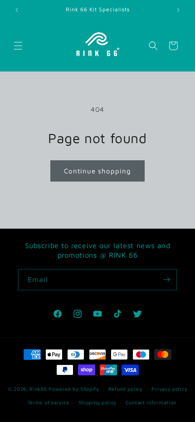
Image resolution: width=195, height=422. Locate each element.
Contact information (151, 402)
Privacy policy (169, 389)
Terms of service (48, 402)
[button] (18, 46)
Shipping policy (97, 402)
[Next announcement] (178, 10)
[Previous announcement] (17, 10)
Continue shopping (97, 171)
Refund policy (125, 389)
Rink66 (38, 388)
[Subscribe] (166, 279)
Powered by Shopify (74, 388)
